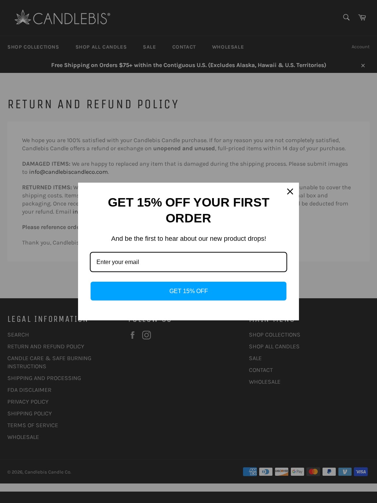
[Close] (290, 191)
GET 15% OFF (188, 291)
